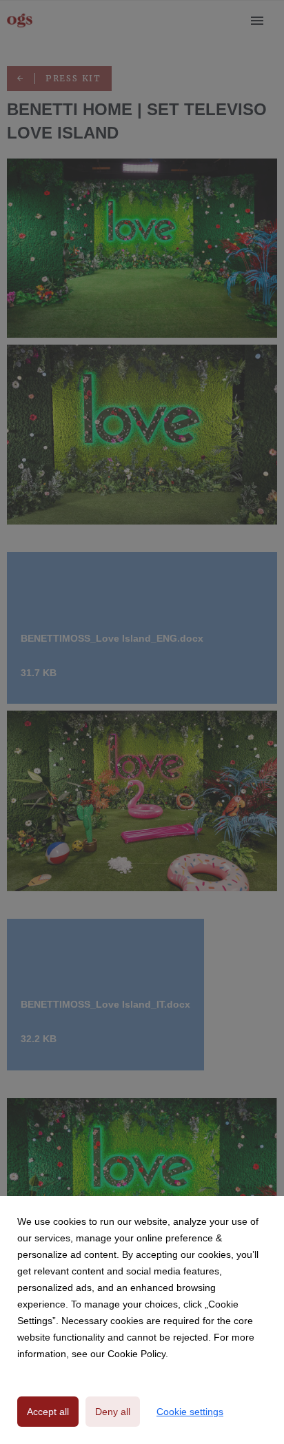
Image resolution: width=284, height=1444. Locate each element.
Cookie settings (189, 1411)
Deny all (112, 1411)
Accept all (48, 1411)
